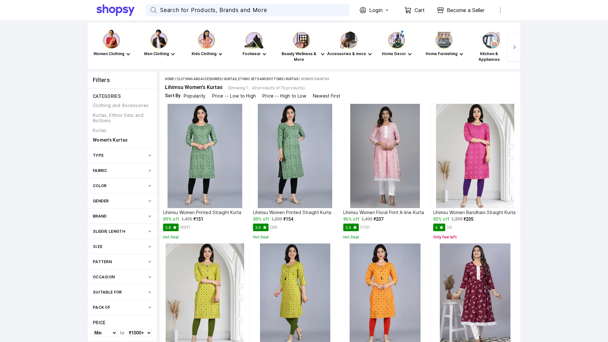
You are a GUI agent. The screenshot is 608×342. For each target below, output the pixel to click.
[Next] (514, 47)
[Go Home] (121, 10)
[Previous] (94, 47)
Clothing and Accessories (199, 79)
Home (169, 79)
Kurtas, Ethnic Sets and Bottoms (253, 79)
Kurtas (292, 79)
